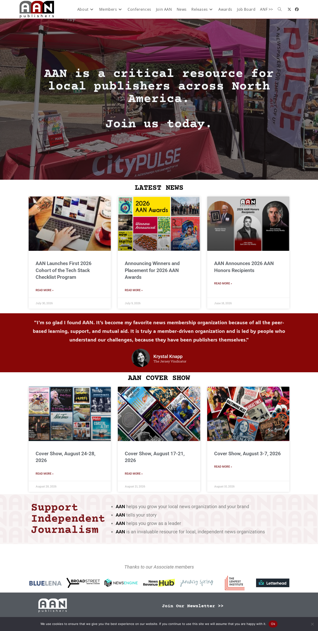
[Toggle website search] (279, 9)
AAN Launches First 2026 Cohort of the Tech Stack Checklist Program (63, 270)
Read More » (45, 290)
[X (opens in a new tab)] (289, 9)
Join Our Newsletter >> (192, 606)
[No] (312, 624)
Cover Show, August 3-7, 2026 (247, 453)
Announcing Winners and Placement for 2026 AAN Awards (152, 270)
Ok (273, 624)
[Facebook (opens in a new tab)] (297, 9)
